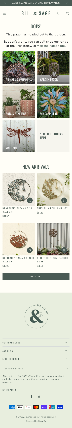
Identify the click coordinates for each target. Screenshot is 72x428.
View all (36, 276)
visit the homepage (51, 46)
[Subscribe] (67, 369)
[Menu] (4, 13)
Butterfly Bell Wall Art (52, 208)
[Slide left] (5, 3)
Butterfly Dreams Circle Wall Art (18, 259)
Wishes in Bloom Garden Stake (52, 259)
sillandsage (30, 417)
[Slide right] (66, 3)
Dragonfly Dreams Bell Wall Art (17, 210)
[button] (59, 13)
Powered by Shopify (36, 421)
